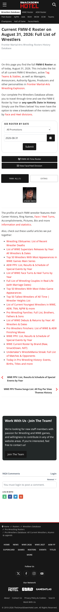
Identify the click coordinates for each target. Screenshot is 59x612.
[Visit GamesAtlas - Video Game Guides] (44, 589)
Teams (51, 17)
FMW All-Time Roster (31, 159)
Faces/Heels (33, 21)
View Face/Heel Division (30, 165)
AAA (23, 17)
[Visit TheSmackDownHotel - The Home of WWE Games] (13, 589)
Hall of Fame (20, 21)
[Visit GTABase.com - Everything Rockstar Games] (27, 589)
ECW (43, 17)
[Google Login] (21, 497)
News (16, 544)
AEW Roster (41, 12)
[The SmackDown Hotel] (29, 5)
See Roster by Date (16, 123)
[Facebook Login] (10, 497)
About (7, 598)
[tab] (15, 178)
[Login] (4, 497)
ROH (30, 17)
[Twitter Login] (15, 497)
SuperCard (9, 549)
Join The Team (16, 454)
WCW (36, 17)
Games (21, 549)
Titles (53, 549)
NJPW (16, 17)
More (29, 555)
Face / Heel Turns (44, 216)
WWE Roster (27, 12)
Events (42, 549)
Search (52, 598)
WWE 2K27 (40, 544)
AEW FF (51, 544)
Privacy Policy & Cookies (35, 598)
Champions (6, 21)
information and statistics (16, 224)
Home (7, 544)
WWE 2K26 (27, 544)
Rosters (32, 549)
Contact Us (17, 598)
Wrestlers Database (10, 12)
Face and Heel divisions (18, 114)
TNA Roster (6, 17)
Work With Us (29, 602)
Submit (29, 146)
